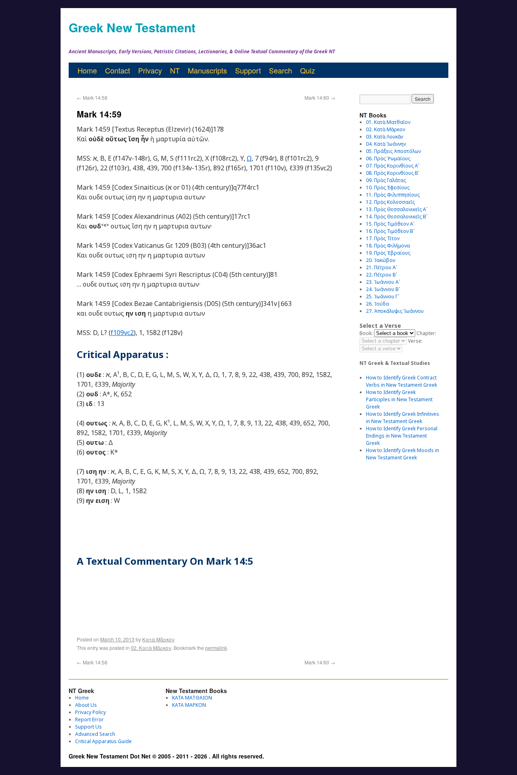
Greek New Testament (132, 27)
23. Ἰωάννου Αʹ (383, 282)
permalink (216, 647)
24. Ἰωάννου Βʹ (383, 289)
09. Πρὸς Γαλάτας (386, 180)
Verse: (415, 340)
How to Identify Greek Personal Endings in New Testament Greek (401, 435)
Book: (366, 333)
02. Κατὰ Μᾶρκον (151, 647)
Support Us (88, 726)
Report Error (89, 719)
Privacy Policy (90, 712)
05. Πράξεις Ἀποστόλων (393, 151)
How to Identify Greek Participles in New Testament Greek (399, 399)
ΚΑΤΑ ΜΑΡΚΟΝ (189, 705)
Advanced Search (95, 734)
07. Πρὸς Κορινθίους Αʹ (392, 165)
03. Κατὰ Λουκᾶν (384, 136)
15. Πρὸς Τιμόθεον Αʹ (390, 223)
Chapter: (426, 333)
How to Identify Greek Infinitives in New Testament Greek (402, 418)
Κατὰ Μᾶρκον (158, 639)
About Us (86, 705)
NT (175, 70)
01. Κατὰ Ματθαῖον (388, 122)
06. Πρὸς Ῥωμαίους (388, 158)
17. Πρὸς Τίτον (382, 238)
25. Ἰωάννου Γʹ (382, 296)
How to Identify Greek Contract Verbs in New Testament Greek (401, 381)
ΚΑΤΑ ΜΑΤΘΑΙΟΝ (192, 697)
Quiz (307, 70)
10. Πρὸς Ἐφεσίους (388, 187)
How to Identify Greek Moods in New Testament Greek (402, 454)
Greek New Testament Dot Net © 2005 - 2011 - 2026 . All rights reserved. (166, 756)
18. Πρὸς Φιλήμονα (388, 245)
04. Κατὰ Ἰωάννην (386, 143)
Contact (117, 70)
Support (248, 70)
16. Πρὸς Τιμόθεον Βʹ (390, 231)
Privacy (150, 70)
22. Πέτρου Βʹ (381, 274)
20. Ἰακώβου (380, 260)
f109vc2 (122, 332)
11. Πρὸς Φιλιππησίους (393, 194)
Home (87, 70)
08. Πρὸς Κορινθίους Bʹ (392, 173)
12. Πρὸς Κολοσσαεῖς (390, 202)
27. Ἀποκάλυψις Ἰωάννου (395, 311)
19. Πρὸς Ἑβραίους (388, 252)
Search (280, 70)
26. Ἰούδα (377, 303)
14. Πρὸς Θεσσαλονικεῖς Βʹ (396, 216)
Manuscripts (207, 70)
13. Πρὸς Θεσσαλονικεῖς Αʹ (396, 209)
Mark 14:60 (320, 97)
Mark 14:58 (92, 97)
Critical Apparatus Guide (103, 741)
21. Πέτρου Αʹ (381, 267)
